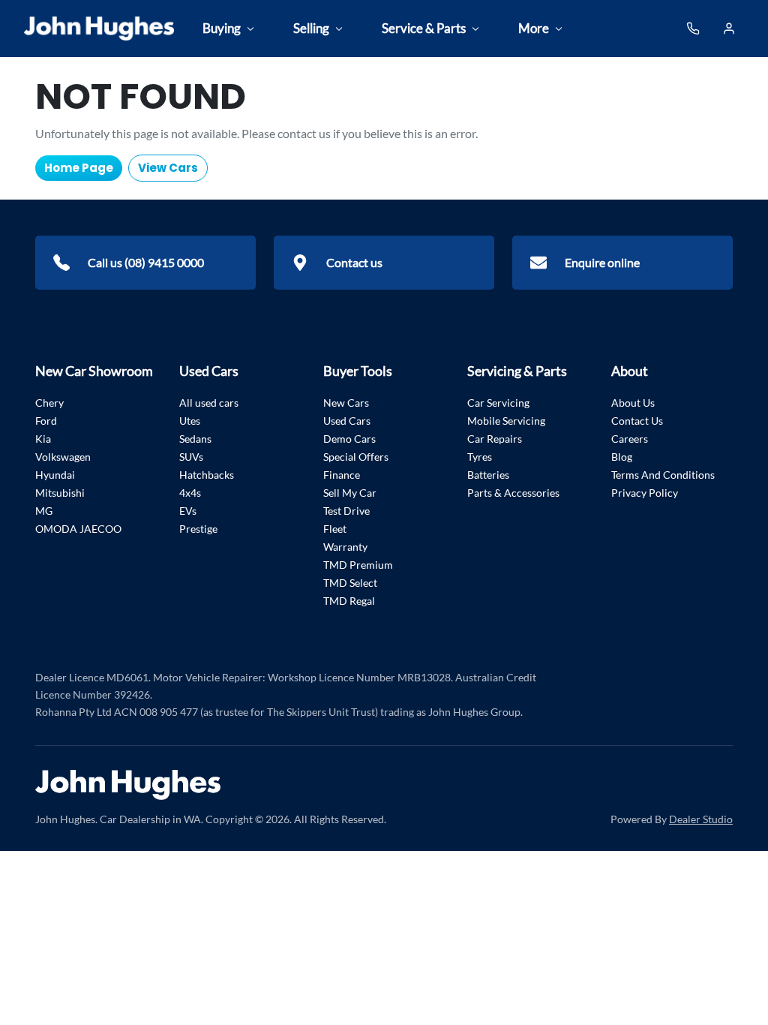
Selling (311, 28)
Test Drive (346, 510)
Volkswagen (63, 456)
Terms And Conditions (663, 474)
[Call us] (693, 29)
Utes (189, 420)
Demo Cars (349, 438)
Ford (46, 420)
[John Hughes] (99, 28)
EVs (187, 510)
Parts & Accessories (513, 492)
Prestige (198, 528)
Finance (341, 474)
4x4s (190, 492)
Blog (621, 456)
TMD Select (350, 582)
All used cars (208, 402)
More (533, 28)
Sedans (195, 438)
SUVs (191, 456)
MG (43, 510)
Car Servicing (498, 402)
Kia (43, 438)
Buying (221, 28)
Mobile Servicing (506, 420)
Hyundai (55, 474)
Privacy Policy (644, 492)
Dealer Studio (701, 819)
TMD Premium (358, 564)
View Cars (168, 168)
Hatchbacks (206, 474)
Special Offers (355, 456)
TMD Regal (349, 600)
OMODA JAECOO (78, 528)
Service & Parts (424, 28)
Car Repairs (494, 438)
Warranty (345, 546)
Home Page (78, 168)
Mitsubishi (60, 492)
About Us (633, 402)
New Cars (346, 402)
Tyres (479, 456)
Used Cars (346, 420)
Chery (49, 402)
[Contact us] (729, 29)
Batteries (488, 474)
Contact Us (637, 420)
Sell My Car (349, 492)
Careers (629, 438)
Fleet (334, 528)
